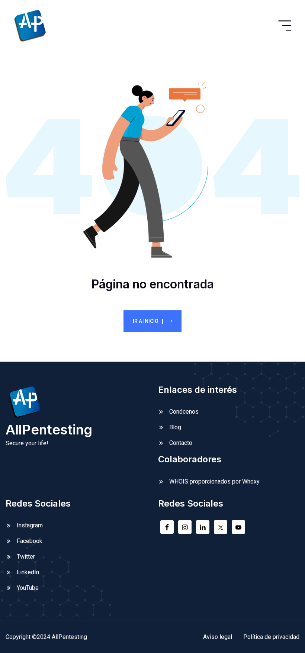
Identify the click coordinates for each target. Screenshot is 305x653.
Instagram (30, 525)
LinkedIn (28, 572)
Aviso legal (217, 636)
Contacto (180, 442)
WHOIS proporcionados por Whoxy (214, 481)
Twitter (26, 556)
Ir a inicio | (148, 321)
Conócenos (184, 411)
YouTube (28, 587)
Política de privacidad (271, 636)
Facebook (29, 540)
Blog (175, 427)
